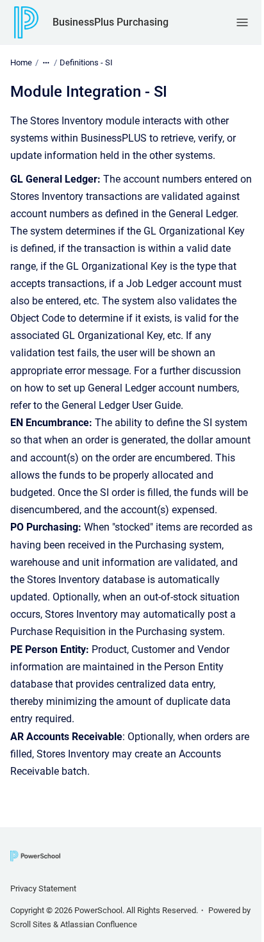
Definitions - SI (86, 62)
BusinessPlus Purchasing (111, 22)
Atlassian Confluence (98, 924)
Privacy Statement (43, 888)
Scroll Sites (30, 924)
